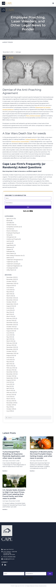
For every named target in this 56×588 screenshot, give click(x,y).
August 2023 (10, 331)
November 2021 (11, 374)
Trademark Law (11, 261)
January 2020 (10, 400)
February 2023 (10, 343)
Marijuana (9, 247)
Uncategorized (10, 268)
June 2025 (9, 289)
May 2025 (9, 291)
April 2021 (9, 388)
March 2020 (10, 398)
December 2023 (11, 322)
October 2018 (10, 409)
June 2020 (9, 396)
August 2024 (10, 306)
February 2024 (10, 318)
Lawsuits (8, 243)
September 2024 (11, 304)
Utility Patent (10, 270)
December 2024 (11, 298)
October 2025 (10, 281)
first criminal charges (33, 115)
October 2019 (10, 405)
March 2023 (9, 341)
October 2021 (10, 376)
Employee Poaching (12, 233)
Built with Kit (28, 211)
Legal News (9, 245)
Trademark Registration (13, 266)
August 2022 (10, 355)
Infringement (10, 237)
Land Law (9, 241)
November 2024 (11, 300)
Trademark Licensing (12, 264)
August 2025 (10, 285)
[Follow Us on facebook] (2, 565)
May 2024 (9, 312)
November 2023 (11, 324)
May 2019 (9, 407)
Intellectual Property (12, 239)
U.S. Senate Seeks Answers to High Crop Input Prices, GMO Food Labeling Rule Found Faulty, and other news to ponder (14, 494)
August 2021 (10, 380)
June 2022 (9, 359)
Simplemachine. (43, 585)
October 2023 (10, 326)
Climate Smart (10, 224)
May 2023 (9, 337)
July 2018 (9, 411)
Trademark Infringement (13, 259)
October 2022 (10, 351)
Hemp (8, 235)
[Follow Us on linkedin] (5, 565)
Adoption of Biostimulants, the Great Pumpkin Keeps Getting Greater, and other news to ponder (41, 455)
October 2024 (10, 302)
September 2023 (11, 328)
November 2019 (11, 403)
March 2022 (9, 365)
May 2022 (9, 361)
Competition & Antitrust (13, 226)
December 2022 (11, 347)
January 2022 (10, 370)
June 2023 (9, 335)
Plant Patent (10, 253)
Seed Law (9, 257)
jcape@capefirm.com (8, 559)
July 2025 (9, 287)
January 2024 (10, 320)
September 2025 (11, 283)
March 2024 (9, 316)
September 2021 (11, 378)
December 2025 (11, 277)
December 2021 (11, 372)
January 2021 (10, 394)
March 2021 (9, 390)
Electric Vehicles (11, 231)
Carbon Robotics (31, 139)
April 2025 (9, 293)
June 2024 (9, 310)
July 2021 (9, 382)
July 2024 (9, 308)
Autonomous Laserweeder (20, 141)
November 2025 (11, 279)
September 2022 (11, 353)
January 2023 (10, 345)
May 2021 (9, 386)
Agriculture (9, 218)
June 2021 (9, 384)
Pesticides (9, 251)
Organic (8, 249)
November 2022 (11, 349)
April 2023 (9, 339)
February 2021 (10, 392)
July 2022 (9, 357)
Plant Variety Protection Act (14, 255)
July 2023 (9, 333)
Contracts (9, 229)
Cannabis (9, 222)
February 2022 (10, 368)
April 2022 (9, 363)
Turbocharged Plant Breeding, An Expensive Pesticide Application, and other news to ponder (14, 455)
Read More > (5, 470)
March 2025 (9, 296)
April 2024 (9, 314)
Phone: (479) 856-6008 (9, 556)
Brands (8, 220)
